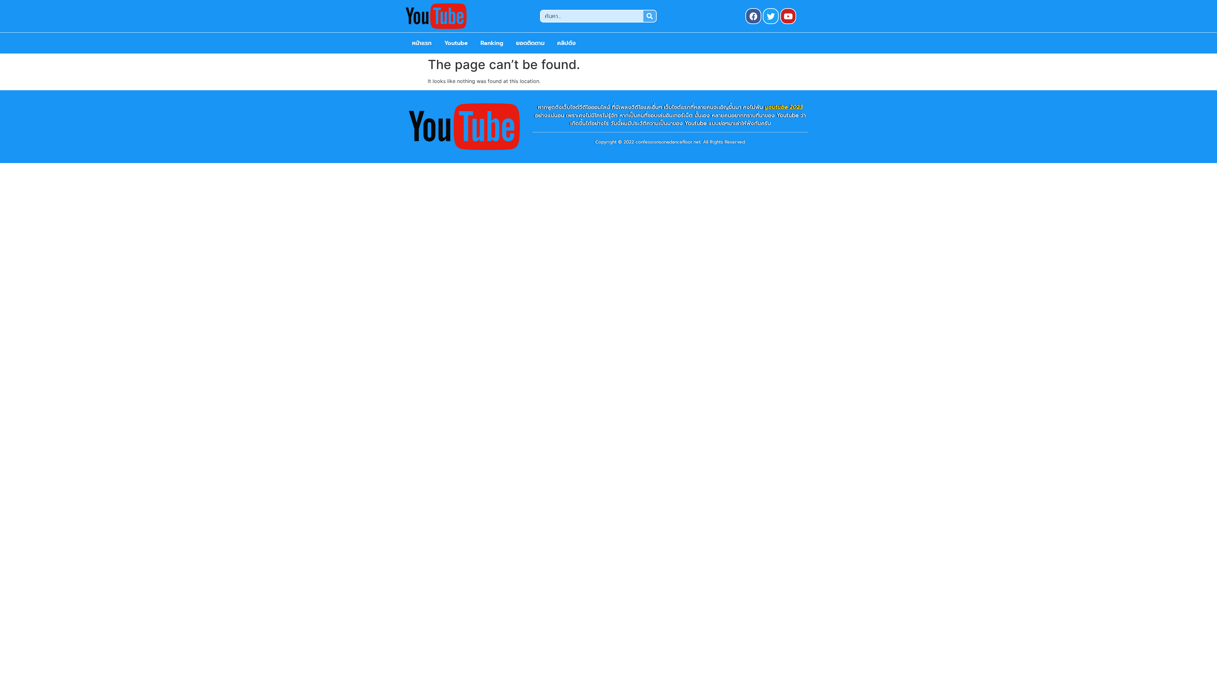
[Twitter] (771, 16)
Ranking (491, 43)
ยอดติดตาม (530, 43)
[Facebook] (753, 16)
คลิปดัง (566, 43)
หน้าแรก (422, 43)
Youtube (456, 43)
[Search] (649, 16)
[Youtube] (788, 16)
